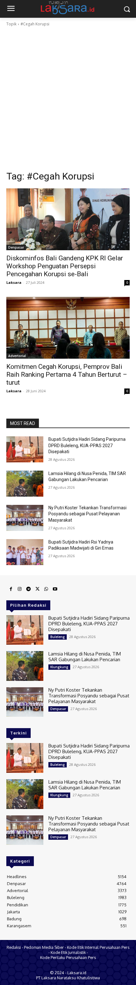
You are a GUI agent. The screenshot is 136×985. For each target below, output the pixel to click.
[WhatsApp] (46, 589)
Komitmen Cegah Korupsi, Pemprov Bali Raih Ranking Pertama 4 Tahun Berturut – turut (66, 374)
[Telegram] (28, 589)
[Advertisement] (68, 98)
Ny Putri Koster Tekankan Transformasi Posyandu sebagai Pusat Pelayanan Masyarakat (87, 514)
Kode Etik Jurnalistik (68, 952)
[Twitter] (37, 589)
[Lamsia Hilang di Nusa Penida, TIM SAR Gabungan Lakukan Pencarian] (24, 484)
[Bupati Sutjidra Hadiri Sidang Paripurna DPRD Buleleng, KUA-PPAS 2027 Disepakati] (24, 449)
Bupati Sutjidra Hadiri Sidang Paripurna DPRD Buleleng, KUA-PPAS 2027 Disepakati (87, 445)
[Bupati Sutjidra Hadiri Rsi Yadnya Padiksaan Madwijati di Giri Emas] (24, 552)
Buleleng (57, 637)
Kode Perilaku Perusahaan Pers (68, 957)
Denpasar (16, 247)
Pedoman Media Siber (44, 947)
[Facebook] (10, 589)
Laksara (14, 282)
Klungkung (59, 667)
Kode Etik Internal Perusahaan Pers (98, 947)
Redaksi (14, 947)
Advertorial (17, 356)
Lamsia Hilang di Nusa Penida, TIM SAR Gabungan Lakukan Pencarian (84, 656)
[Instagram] (19, 589)
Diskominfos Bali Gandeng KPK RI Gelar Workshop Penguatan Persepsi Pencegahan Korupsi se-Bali (64, 266)
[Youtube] (55, 589)
